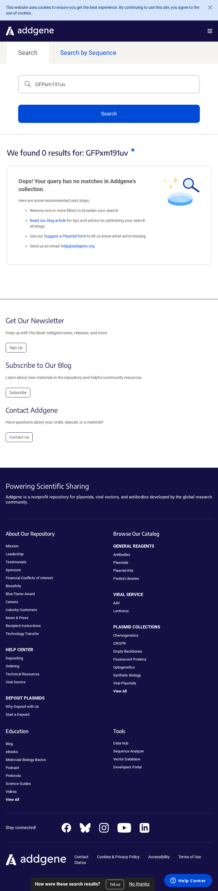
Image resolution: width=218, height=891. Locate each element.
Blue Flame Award (20, 594)
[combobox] (117, 84)
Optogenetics (124, 667)
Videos (11, 791)
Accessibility (159, 857)
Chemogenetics (126, 635)
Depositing (14, 658)
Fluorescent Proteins (129, 659)
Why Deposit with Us (22, 706)
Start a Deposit (18, 714)
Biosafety (13, 586)
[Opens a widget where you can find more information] (188, 881)
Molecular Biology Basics (26, 760)
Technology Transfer (22, 634)
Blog (9, 744)
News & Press (17, 618)
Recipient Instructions (23, 626)
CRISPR (119, 643)
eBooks (12, 752)
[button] (209, 31)
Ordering (12, 666)
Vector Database (126, 759)
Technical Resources (22, 674)
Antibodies (121, 554)
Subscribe (18, 392)
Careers (12, 602)
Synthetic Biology (127, 675)
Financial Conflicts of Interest (29, 578)
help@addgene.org (78, 246)
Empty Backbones (127, 651)
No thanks (139, 884)
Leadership (15, 554)
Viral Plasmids (124, 683)
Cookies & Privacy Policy (118, 857)
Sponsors (13, 570)
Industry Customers (21, 610)
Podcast (12, 768)
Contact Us (19, 437)
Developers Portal (127, 767)
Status (80, 862)
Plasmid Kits (123, 570)
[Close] (208, 7)
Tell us (115, 884)
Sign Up (16, 347)
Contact (81, 857)
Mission (12, 546)
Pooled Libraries (126, 578)
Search (27, 52)
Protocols (13, 776)
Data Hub (120, 743)
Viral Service (16, 682)
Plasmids (120, 562)
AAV (116, 603)
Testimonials (16, 562)
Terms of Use (189, 857)
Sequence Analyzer (128, 751)
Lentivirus (121, 611)
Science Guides (18, 783)
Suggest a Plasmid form (65, 236)
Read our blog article (48, 220)
